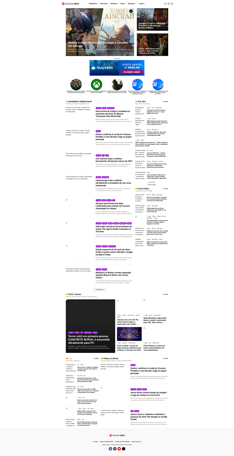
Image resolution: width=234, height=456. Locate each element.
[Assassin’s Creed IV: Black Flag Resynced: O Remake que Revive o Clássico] (152, 19)
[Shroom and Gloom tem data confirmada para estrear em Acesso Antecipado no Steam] (79, 207)
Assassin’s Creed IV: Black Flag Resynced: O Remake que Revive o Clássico (152, 25)
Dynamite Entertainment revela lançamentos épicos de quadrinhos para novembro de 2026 (88, 379)
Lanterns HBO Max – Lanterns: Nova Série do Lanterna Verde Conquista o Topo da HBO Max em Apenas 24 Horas (157, 154)
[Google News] (123, 449)
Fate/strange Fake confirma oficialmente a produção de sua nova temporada (113, 183)
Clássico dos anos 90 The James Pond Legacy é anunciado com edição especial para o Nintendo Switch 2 (127, 322)
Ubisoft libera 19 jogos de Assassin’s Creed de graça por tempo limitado (76, 92)
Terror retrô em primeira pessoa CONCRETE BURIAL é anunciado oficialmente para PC (89, 339)
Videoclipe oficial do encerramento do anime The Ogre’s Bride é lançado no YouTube (114, 229)
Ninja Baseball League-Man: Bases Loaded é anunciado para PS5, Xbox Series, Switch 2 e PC (155, 320)
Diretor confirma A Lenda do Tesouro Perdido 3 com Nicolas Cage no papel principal (113, 137)
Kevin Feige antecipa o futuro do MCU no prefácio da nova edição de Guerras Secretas (87, 423)
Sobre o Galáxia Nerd (106, 441)
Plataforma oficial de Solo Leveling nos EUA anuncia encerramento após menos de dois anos (157, 232)
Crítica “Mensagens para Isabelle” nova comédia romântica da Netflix (149, 51)
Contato (95, 441)
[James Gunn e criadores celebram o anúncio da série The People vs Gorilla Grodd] (71, 368)
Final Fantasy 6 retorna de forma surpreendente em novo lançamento (154, 348)
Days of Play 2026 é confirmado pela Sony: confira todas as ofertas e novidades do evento (137, 92)
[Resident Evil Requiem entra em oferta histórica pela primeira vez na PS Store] (117, 84)
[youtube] (119, 449)
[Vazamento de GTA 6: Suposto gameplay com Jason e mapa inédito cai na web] (140, 111)
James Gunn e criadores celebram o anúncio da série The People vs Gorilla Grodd (87, 368)
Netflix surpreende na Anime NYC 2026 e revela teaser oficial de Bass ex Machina (157, 243)
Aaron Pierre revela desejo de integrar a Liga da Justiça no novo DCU (148, 393)
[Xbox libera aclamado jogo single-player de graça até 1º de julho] (96, 84)
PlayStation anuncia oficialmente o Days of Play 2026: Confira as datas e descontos (158, 92)
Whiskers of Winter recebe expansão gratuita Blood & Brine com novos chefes (113, 275)
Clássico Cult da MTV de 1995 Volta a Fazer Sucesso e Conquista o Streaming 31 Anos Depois (88, 390)
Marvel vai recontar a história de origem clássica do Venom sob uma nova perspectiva (87, 401)
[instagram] (115, 449)
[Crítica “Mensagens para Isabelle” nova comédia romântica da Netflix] (152, 44)
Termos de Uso (136, 441)
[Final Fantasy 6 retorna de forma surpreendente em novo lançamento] (156, 334)
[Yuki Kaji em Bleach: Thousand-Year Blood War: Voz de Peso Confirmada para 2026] (140, 132)
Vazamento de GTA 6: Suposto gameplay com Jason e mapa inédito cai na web (156, 111)
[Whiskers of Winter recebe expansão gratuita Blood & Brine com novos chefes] (79, 276)
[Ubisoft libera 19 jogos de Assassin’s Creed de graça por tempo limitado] (76, 84)
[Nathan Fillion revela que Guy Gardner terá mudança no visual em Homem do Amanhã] (71, 412)
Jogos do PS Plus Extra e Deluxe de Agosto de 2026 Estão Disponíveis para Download (157, 165)
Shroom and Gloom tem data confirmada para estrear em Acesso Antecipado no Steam (113, 206)
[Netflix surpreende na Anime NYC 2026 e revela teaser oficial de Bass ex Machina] (140, 242)
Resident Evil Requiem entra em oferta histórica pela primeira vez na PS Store (117, 92)
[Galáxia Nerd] (70, 3)
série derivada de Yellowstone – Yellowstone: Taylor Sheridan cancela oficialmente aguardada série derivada (156, 176)
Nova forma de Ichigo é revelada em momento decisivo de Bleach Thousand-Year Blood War (113, 113)
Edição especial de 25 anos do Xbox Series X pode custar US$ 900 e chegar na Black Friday (114, 252)
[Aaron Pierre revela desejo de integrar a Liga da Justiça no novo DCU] (114, 395)
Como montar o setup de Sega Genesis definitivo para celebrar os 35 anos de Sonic (129, 348)
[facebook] (110, 449)
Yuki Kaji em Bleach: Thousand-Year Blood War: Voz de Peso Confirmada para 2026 (156, 133)
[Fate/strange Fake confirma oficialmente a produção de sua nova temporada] (79, 184)
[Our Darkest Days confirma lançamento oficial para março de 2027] (79, 161)
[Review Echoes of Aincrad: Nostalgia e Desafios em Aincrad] (100, 32)
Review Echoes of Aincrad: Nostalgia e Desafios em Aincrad (98, 44)
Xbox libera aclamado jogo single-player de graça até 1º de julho (96, 92)
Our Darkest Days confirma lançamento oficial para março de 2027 (114, 159)
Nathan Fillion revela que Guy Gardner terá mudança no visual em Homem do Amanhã (87, 412)
